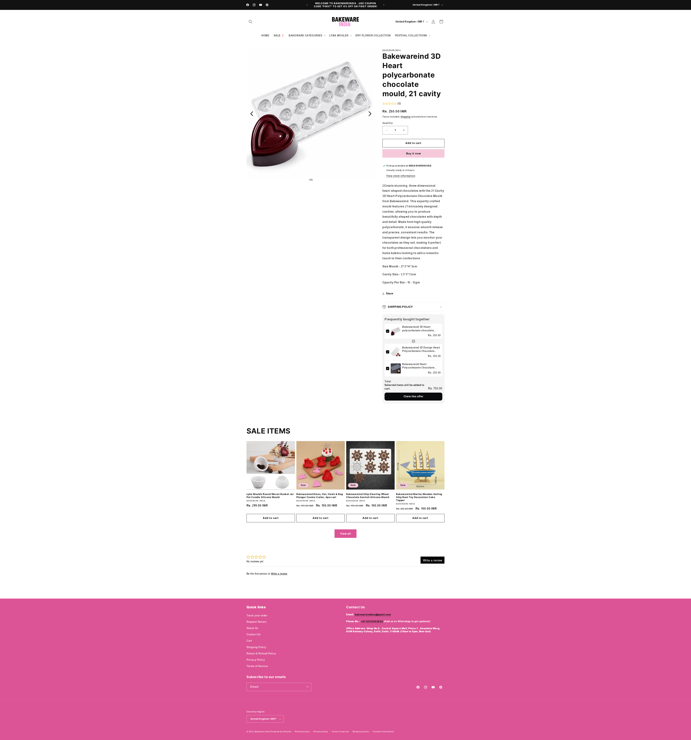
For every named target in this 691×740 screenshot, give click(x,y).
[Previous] (252, 114)
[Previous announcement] (307, 4)
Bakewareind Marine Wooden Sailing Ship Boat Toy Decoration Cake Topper (419, 497)
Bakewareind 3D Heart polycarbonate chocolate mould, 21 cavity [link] (418, 328)
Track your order (257, 615)
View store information (400, 175)
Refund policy (302, 731)
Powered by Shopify (281, 732)
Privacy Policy (256, 659)
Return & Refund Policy (261, 653)
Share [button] (389, 293)
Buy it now (413, 153)
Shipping (405, 116)
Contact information (383, 731)
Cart (249, 640)
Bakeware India (262, 732)
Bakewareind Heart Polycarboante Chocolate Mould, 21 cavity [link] (418, 366)
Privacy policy (320, 731)
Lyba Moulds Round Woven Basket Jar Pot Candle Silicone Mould (270, 496)
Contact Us (254, 634)
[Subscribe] (307, 687)
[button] (250, 22)
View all (345, 533)
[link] (396, 331)
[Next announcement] (384, 4)
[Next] (370, 114)
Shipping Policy (256, 647)
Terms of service (340, 731)
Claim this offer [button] (413, 396)
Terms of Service (257, 666)
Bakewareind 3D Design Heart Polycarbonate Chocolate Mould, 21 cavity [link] (421, 349)
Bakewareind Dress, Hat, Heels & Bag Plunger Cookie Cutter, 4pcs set (319, 496)
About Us (252, 627)
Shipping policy (361, 731)
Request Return (256, 621)
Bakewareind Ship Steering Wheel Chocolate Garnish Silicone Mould (367, 496)
